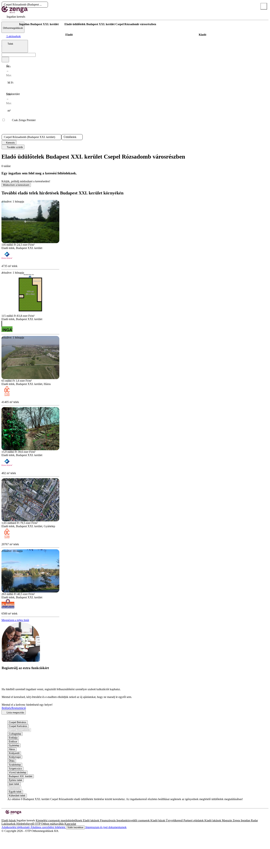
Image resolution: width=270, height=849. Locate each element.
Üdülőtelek (14, 788)
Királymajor (15, 757)
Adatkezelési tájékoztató (15, 827)
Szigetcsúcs (15, 768)
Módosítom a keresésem (16, 185)
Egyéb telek (15, 791)
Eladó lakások (91, 820)
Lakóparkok (8, 823)
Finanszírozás (108, 820)
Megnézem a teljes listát (15, 620)
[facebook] (2, 817)
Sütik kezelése (75, 827)
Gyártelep (14, 745)
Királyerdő (14, 753)
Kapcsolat (70, 823)
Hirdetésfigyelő (25, 823)
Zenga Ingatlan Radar (245, 820)
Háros (12, 749)
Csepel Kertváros (18, 726)
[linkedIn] (8, 817)
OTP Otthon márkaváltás (49, 823)
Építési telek (15, 780)
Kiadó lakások (213, 820)
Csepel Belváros (17, 722)
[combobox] (15, 46)
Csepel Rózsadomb (19, 730)
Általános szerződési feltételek (48, 827)
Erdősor (13, 741)
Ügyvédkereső (174, 820)
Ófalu (12, 761)
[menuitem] (13, 16)
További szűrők (14, 147)
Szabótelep (15, 764)
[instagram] (5, 817)
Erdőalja (13, 737)
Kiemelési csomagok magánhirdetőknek (59, 820)
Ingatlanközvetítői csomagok (133, 820)
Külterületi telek (17, 795)
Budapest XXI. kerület (20, 776)
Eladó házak (9, 820)
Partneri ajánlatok (193, 820)
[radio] (69, 34)
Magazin (227, 820)
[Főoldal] (11, 24)
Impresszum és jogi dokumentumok (106, 827)
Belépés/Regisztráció (14, 708)
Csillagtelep (15, 733)
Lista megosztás (15, 712)
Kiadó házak (158, 820)
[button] (45, 4)
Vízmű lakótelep (17, 772)
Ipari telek (14, 784)
